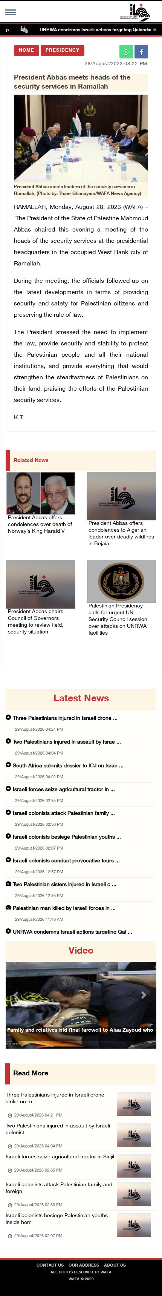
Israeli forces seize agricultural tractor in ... (64, 790)
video (81, 951)
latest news (81, 699)
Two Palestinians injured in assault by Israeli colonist (58, 1129)
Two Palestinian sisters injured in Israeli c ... (64, 885)
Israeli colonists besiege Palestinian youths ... (67, 837)
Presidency (62, 50)
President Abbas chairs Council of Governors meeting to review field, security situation (35, 622)
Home (26, 50)
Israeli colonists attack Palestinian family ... (64, 813)
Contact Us (50, 1265)
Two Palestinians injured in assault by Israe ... (67, 742)
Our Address (84, 1265)
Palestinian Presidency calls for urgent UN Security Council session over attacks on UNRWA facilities (118, 619)
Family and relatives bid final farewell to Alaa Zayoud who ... (80, 1033)
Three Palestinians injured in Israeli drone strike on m (55, 1098)
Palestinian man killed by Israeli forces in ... (64, 908)
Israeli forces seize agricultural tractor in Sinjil (60, 1157)
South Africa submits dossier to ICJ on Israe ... (68, 766)
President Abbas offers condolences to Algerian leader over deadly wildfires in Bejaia (121, 533)
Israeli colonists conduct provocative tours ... (66, 861)
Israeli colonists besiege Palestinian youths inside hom (57, 1219)
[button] (17, 995)
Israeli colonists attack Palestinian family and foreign (59, 1188)
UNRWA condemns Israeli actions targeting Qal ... (72, 932)
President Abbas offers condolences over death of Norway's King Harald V (40, 525)
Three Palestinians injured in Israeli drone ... (65, 718)
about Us (115, 1265)
